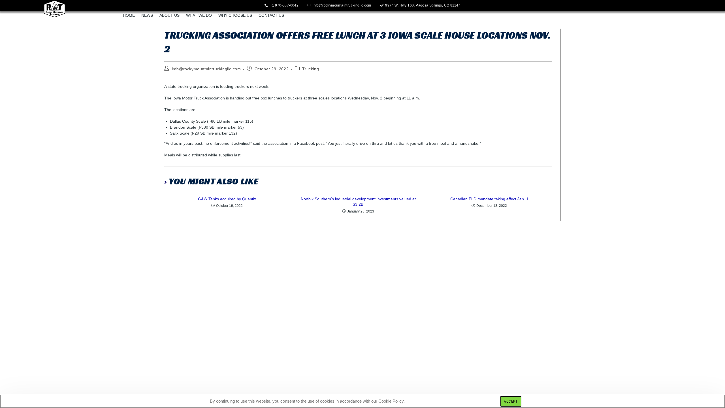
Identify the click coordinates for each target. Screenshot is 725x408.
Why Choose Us (235, 15)
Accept (511, 401)
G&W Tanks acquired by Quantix (227, 199)
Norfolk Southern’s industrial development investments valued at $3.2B (358, 202)
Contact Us (271, 15)
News (147, 15)
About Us (169, 15)
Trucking (310, 69)
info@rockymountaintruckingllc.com (206, 69)
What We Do (199, 15)
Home (129, 15)
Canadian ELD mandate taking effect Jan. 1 (489, 199)
